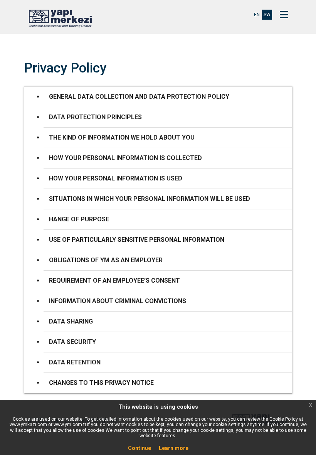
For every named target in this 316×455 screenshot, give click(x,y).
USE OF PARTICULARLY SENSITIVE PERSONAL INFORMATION (136, 239)
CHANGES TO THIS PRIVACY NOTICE (101, 382)
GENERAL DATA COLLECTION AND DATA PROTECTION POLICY (139, 96)
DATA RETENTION (75, 362)
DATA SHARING (71, 321)
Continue (139, 448)
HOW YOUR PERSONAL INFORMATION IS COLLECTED (125, 158)
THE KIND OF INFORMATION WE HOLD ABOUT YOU (122, 137)
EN (257, 14)
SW (267, 14)
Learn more (173, 448)
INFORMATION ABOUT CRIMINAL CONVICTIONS (117, 301)
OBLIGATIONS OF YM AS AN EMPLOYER (106, 260)
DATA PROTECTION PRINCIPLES (95, 117)
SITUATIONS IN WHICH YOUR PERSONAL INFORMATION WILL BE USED (149, 198)
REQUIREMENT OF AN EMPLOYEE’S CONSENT (114, 280)
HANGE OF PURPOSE (79, 219)
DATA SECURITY (72, 341)
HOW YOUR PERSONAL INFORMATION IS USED (115, 178)
